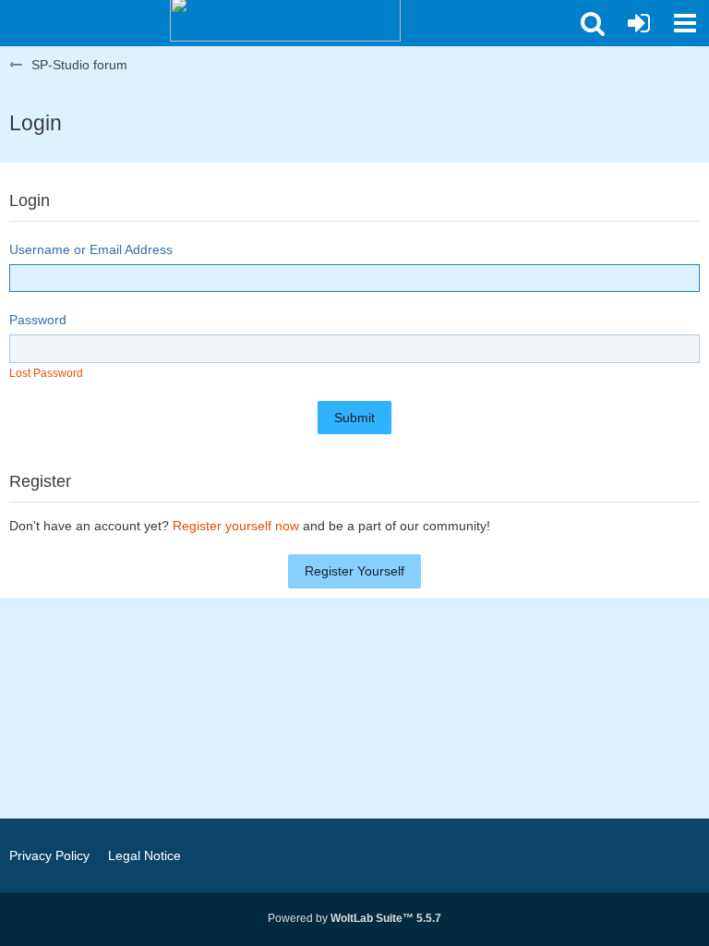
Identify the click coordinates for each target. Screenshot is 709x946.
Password (37, 319)
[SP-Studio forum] (285, 18)
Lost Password (46, 373)
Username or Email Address (91, 249)
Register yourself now (236, 525)
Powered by (354, 918)
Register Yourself (354, 571)
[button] (592, 23)
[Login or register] (638, 23)
